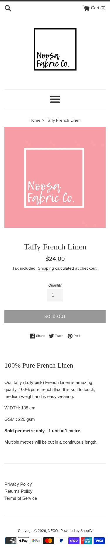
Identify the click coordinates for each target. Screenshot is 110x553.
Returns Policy (18, 491)
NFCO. (53, 531)
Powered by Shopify (76, 531)
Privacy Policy (18, 484)
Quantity (55, 285)
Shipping (46, 268)
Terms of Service (20, 498)
